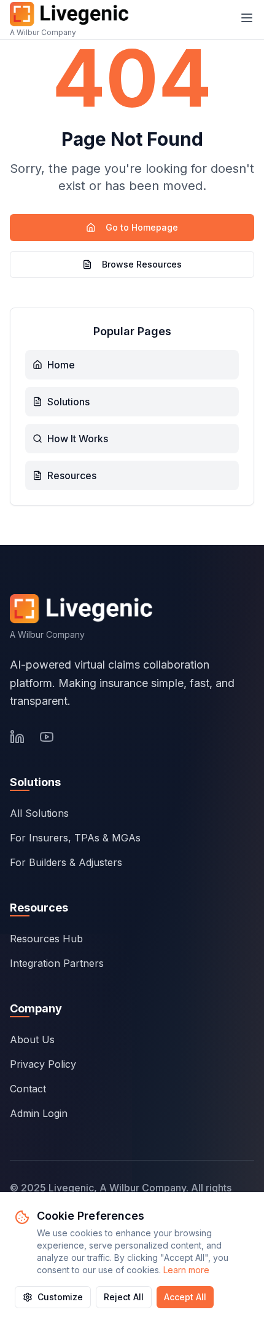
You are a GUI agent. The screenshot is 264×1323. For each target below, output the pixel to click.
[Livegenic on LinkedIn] (17, 736)
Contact (28, 1089)
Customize (60, 1297)
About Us (32, 1039)
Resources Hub (46, 938)
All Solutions (39, 813)
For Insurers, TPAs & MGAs (75, 838)
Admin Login (39, 1113)
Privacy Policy (43, 1064)
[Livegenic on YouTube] (46, 736)
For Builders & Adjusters (66, 862)
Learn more (186, 1270)
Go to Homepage (142, 227)
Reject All (124, 1297)
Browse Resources (142, 264)
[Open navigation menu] (246, 17)
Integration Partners (57, 963)
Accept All (185, 1297)
